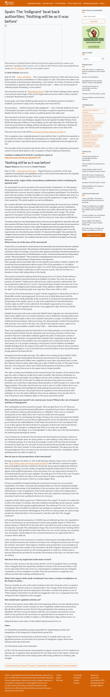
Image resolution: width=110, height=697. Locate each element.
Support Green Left (94, 235)
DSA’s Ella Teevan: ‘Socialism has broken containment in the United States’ (93, 71)
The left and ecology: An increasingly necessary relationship (90, 88)
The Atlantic (19, 68)
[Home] (10, 3)
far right (85, 125)
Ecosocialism (99, 122)
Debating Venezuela (90, 3)
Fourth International (13, 666)
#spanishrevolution (36, 91)
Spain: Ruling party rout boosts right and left (27, 463)
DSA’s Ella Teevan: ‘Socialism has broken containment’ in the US (93, 229)
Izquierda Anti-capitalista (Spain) (48, 666)
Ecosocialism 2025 (98, 680)
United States (87, 115)
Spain (25, 666)
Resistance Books (97, 683)
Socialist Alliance (97, 685)
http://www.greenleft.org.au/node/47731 (22, 158)
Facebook (77, 678)
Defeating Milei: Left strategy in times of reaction (92, 187)
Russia (85, 139)
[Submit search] (103, 59)
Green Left (95, 678)
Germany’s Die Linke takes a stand (93, 94)
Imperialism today (34, 3)
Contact (76, 683)
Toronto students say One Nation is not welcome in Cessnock (93, 216)
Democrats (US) (88, 119)
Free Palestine (60, 3)
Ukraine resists (47, 3)
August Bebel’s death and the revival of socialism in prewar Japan (93, 170)
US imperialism (95, 125)
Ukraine (99, 136)
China (97, 146)
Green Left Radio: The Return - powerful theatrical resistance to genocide (93, 200)
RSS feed (59, 680)
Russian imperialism (89, 129)
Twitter (76, 680)
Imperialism (87, 132)
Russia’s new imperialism (90, 77)
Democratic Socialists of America (91, 111)
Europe (31, 666)
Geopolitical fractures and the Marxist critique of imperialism (92, 82)
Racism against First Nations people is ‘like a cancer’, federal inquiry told (92, 222)
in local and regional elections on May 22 (48, 132)
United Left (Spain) (69, 666)
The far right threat (74, 3)
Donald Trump (87, 122)
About (102, 3)
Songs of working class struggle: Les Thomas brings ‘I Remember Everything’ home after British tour (93, 208)
